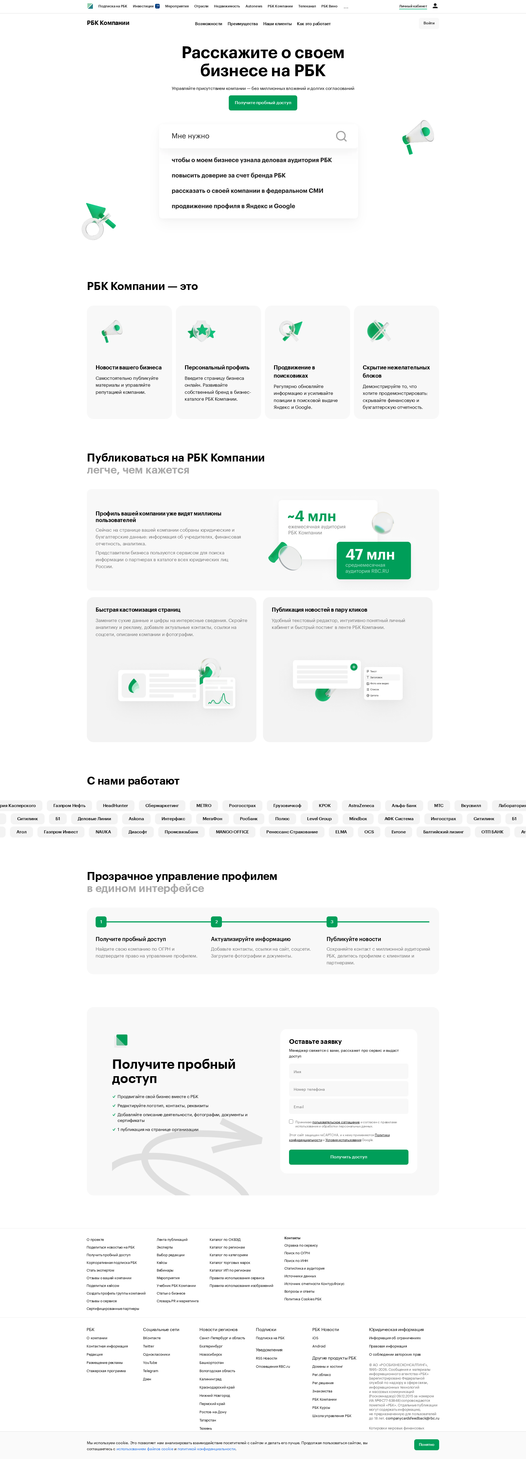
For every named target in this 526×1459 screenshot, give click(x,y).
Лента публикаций (172, 1239)
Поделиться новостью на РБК (111, 1246)
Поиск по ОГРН (297, 1252)
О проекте (95, 1239)
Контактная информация (107, 1345)
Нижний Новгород (214, 1395)
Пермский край (212, 1403)
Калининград (210, 1378)
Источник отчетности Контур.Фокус (314, 1283)
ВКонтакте (151, 1337)
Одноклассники (156, 1354)
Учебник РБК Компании (176, 1285)
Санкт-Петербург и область (222, 1337)
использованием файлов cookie (144, 1448)
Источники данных (300, 1275)
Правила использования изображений (241, 1285)
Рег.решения (323, 1382)
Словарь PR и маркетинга (178, 1300)
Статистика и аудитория (304, 1267)
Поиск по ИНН (296, 1260)
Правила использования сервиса (237, 1277)
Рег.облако (321, 1374)
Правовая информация (388, 1345)
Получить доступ (348, 1157)
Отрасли (201, 6)
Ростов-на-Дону (212, 1411)
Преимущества (243, 24)
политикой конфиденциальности (206, 1448)
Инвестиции (144, 6)
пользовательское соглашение (336, 1121)
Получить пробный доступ (108, 1254)
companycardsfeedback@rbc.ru (412, 1417)
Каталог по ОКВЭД (225, 1239)
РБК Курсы (321, 1407)
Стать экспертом (100, 1269)
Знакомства (322, 1390)
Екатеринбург (211, 1345)
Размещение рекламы (104, 1362)
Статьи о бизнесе (171, 1292)
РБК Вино (329, 6)
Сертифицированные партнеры (113, 1308)
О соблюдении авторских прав (395, 1354)
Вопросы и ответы (299, 1290)
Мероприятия (177, 6)
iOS (315, 1337)
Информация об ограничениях (395, 1337)
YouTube (150, 1362)
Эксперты (165, 1246)
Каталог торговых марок (230, 1262)
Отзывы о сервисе (102, 1300)
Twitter (148, 1345)
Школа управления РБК (331, 1415)
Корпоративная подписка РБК (112, 1262)
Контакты (292, 1238)
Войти (429, 23)
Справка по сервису (301, 1244)
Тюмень (205, 1427)
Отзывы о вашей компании (109, 1277)
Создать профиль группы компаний (116, 1292)
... (346, 5)
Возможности (208, 24)
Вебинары (165, 1269)
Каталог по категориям (229, 1254)
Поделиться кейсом (103, 1285)
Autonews (253, 6)
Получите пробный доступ (263, 103)
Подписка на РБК (112, 6)
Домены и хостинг (327, 1366)
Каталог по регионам (227, 1246)
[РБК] (90, 6)
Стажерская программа (106, 1370)
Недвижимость (227, 6)
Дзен (147, 1378)
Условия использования (343, 1139)
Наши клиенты (277, 24)
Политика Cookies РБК (303, 1298)
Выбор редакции (171, 1254)
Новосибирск (210, 1354)
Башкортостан (211, 1362)
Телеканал (307, 6)
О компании (97, 1337)
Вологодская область (217, 1370)
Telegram (150, 1370)
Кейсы (162, 1262)
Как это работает (314, 24)
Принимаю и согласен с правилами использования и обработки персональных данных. (346, 1123)
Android (318, 1345)
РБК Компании (280, 6)
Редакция (94, 1354)
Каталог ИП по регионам (230, 1269)
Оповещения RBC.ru (273, 1366)
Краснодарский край (217, 1386)
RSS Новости (266, 1357)
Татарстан (207, 1419)
